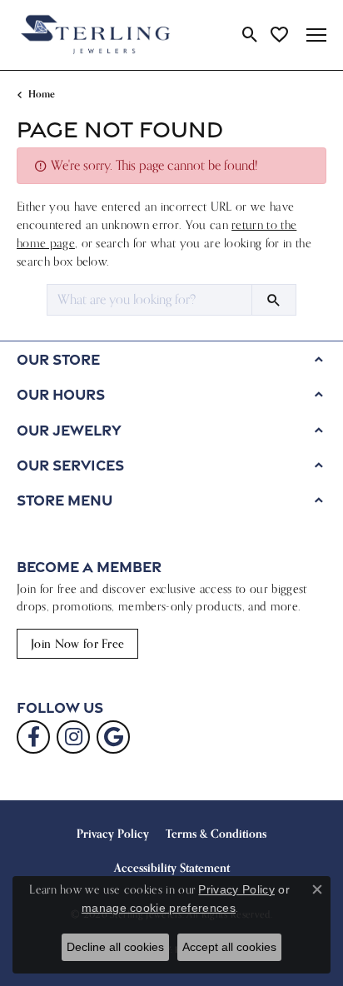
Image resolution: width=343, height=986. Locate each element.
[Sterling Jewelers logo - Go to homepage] (95, 35)
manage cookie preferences (159, 907)
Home (41, 93)
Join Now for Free (77, 643)
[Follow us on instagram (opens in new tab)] (73, 737)
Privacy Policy (113, 833)
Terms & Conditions (216, 833)
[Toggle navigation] (316, 35)
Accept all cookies (229, 947)
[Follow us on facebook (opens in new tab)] (33, 737)
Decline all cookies (115, 947)
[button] (250, 35)
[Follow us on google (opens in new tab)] (113, 737)
